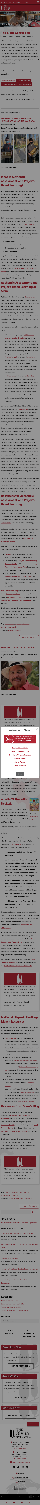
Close (20, 774)
